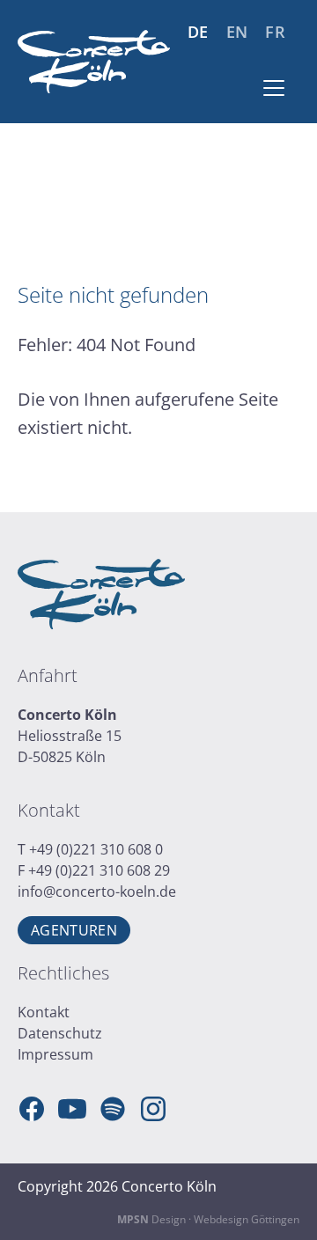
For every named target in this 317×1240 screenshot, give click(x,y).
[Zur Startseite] (94, 62)
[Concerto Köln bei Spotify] (113, 1109)
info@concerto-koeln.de (97, 891)
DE (198, 32)
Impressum (55, 1054)
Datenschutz (60, 1033)
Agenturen (74, 930)
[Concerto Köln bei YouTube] (72, 1109)
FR (275, 32)
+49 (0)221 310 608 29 (99, 870)
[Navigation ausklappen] (273, 88)
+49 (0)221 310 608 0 (96, 849)
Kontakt (44, 1012)
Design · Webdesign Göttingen (208, 1219)
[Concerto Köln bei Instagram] (153, 1109)
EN (237, 32)
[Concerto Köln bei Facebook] (32, 1109)
